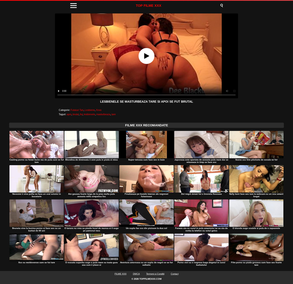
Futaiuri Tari (77, 110)
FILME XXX (121, 274)
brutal (76, 114)
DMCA (136, 274)
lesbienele (89, 114)
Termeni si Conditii (155, 274)
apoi (69, 114)
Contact (175, 274)
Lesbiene (90, 110)
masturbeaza (103, 114)
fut (81, 114)
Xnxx (98, 110)
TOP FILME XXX (148, 5)
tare (114, 114)
